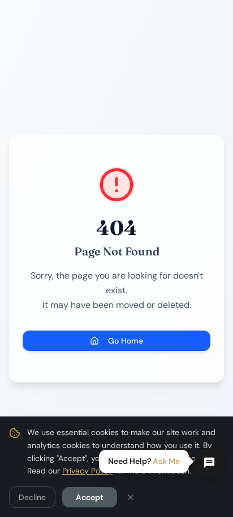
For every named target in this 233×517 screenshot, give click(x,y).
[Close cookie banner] (130, 497)
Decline (32, 497)
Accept (89, 497)
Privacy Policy (87, 471)
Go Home (125, 341)
